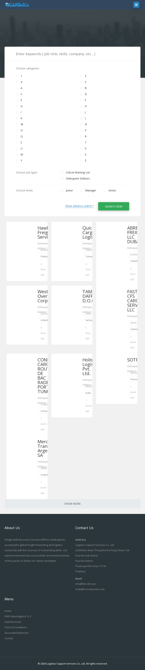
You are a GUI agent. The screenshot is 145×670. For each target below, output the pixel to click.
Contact (9, 638)
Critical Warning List (78, 172)
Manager (90, 190)
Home (8, 611)
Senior (112, 190)
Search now (113, 206)
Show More (72, 503)
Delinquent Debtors (78, 178)
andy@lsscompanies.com (90, 589)
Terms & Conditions (16, 627)
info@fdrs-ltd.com (85, 584)
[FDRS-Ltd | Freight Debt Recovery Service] (21, 4)
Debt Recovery (13, 622)
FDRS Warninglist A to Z (18, 616)
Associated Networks (17, 632)
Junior (69, 190)
